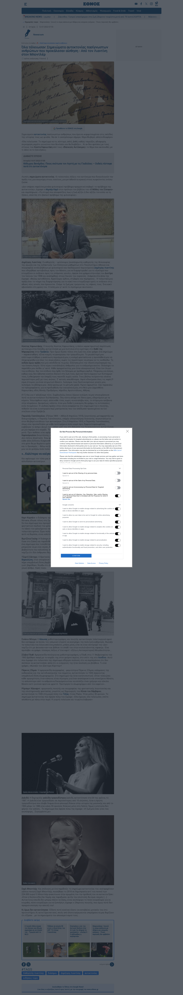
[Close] (128, 432)
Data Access (91, 563)
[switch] (118, 473)
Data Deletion (79, 563)
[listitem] (91, 468)
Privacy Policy (103, 563)
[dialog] (91, 497)
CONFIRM (76, 555)
